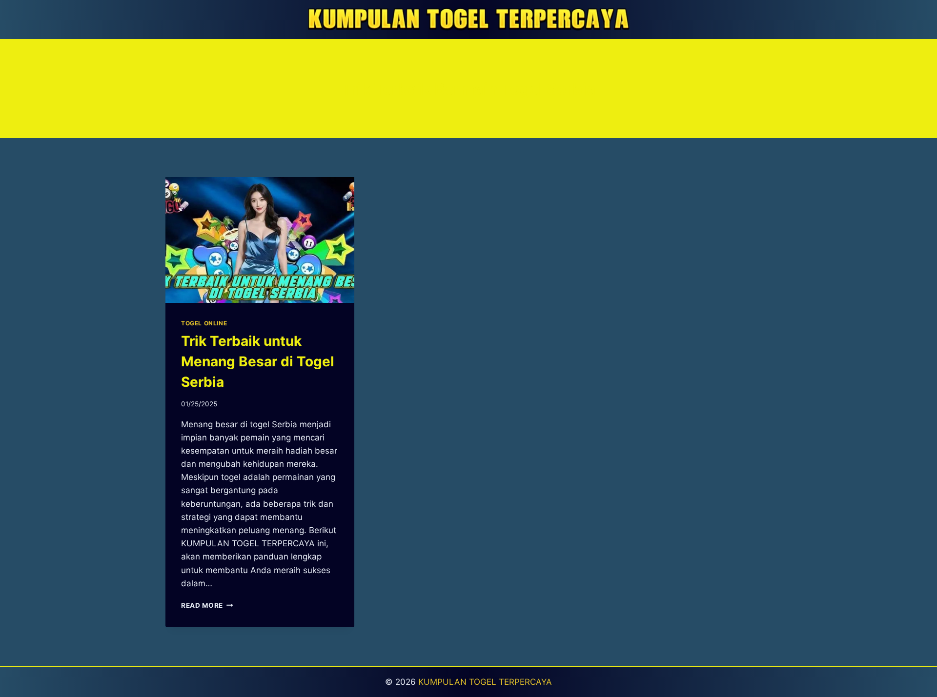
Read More (207, 605)
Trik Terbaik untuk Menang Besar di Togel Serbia (257, 361)
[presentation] (259, 240)
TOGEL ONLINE (204, 323)
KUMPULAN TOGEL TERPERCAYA (485, 682)
